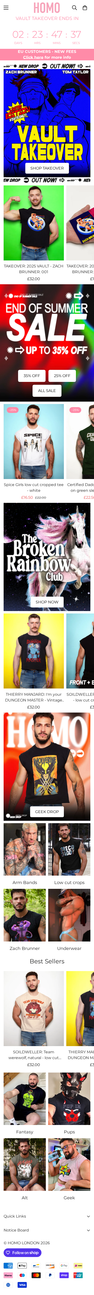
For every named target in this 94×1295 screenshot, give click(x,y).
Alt (25, 1197)
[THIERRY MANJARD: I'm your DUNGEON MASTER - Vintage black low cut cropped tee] (34, 651)
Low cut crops (69, 882)
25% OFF (62, 375)
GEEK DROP (47, 811)
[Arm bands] (25, 849)
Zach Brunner (25, 948)
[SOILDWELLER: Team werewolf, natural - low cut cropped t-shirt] (34, 1008)
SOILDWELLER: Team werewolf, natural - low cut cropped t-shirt (33, 1055)
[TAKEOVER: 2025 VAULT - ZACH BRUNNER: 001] (34, 222)
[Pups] (69, 1099)
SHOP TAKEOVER (47, 168)
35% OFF (32, 375)
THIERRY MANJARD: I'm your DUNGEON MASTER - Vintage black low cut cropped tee (33, 697)
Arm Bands (25, 882)
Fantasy (24, 1132)
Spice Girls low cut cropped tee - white (34, 487)
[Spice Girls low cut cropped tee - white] (34, 441)
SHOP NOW (47, 602)
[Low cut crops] (69, 849)
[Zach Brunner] (25, 915)
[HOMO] (47, 7)
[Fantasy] (25, 1099)
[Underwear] (69, 915)
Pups (69, 1132)
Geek (69, 1197)
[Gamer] (69, 1164)
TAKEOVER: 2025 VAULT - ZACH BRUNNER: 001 (33, 269)
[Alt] (25, 1164)
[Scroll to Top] (85, 1269)
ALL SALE (47, 390)
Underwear (69, 948)
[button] (84, 7)
